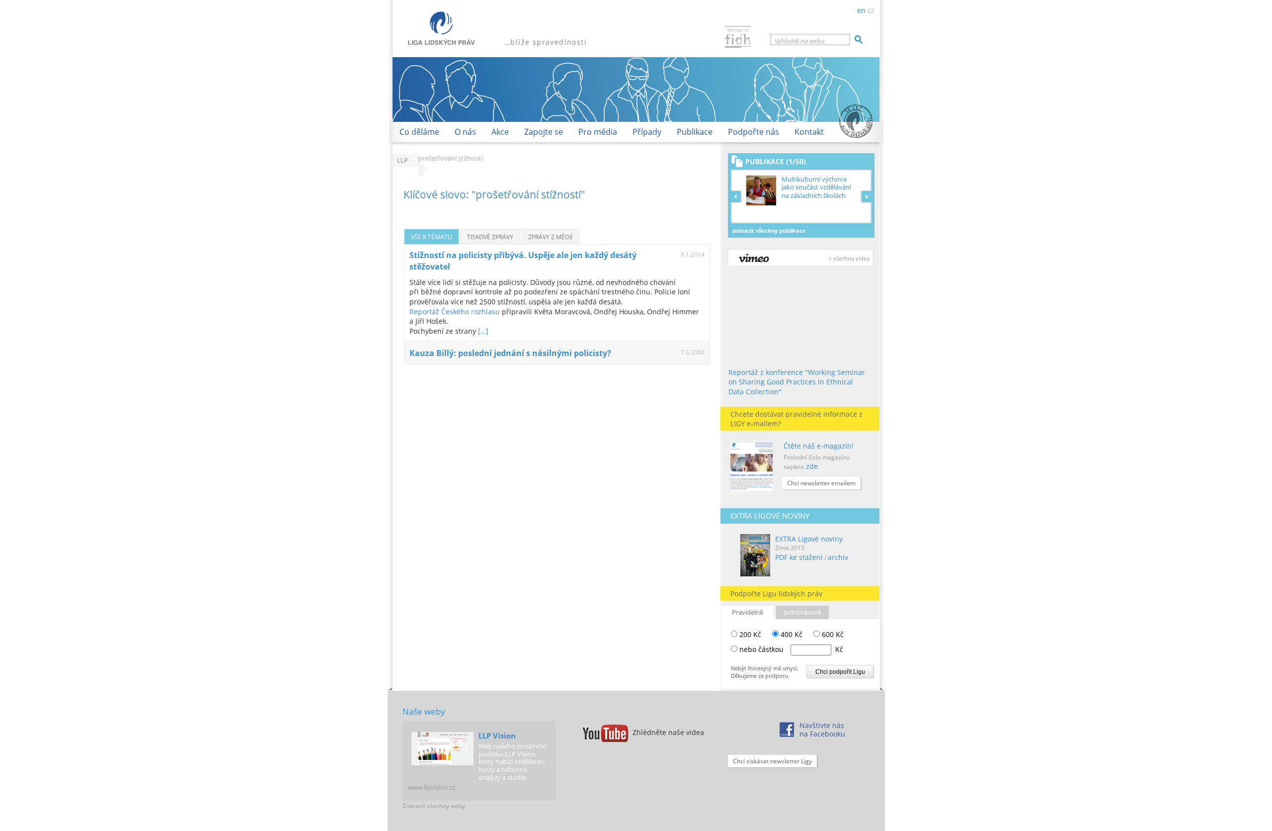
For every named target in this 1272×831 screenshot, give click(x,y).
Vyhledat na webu (800, 40)
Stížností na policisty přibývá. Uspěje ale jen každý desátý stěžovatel (522, 261)
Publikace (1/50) (775, 161)
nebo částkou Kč (791, 649)
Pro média (597, 131)
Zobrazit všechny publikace (769, 230)
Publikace (695, 131)
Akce (500, 131)
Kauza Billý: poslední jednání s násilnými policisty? (510, 353)
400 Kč (790, 634)
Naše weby (423, 711)
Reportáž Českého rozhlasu (455, 311)
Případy (647, 131)
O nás (465, 131)
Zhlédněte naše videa (668, 732)
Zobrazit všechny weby (433, 806)
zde (812, 466)
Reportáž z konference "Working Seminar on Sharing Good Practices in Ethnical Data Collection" (796, 382)
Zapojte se (543, 131)
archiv (838, 557)
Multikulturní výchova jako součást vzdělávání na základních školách (816, 187)
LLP (402, 160)
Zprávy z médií (550, 237)
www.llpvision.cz (431, 787)
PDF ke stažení (799, 557)
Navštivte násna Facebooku (822, 729)
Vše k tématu (431, 237)
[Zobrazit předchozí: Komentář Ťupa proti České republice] (737, 196)
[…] (483, 331)
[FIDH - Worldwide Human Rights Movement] (738, 38)
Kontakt (809, 131)
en (861, 10)
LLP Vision (497, 735)
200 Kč (749, 634)
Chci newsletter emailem (821, 483)
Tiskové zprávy (490, 237)
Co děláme (419, 131)
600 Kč (832, 634)
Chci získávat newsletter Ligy (772, 761)
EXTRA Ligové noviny (809, 539)
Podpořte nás (753, 131)
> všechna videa (849, 258)
